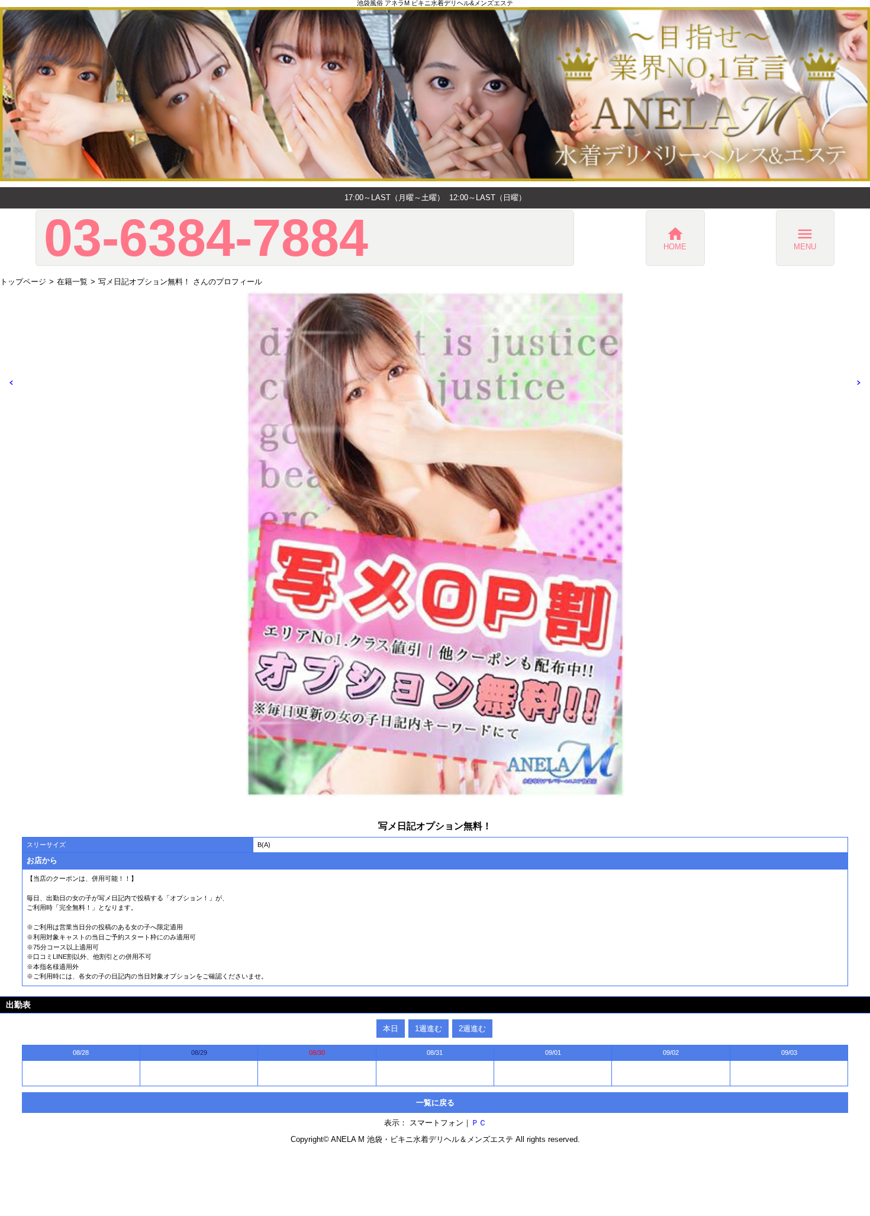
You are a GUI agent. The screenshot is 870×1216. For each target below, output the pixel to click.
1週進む (428, 1028)
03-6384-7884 (206, 238)
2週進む (472, 1028)
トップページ (23, 281)
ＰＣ (478, 1122)
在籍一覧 (72, 281)
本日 (390, 1028)
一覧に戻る (435, 1102)
